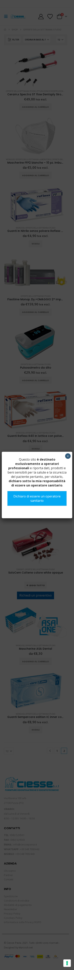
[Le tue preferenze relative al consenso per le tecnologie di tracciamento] (67, 963)
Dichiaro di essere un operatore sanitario (37, 498)
